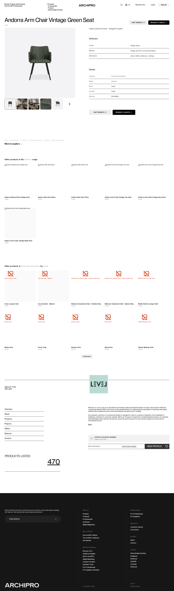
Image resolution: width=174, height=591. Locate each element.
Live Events (134, 530)
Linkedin (133, 561)
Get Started (87, 540)
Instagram (133, 556)
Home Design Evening (55, 10)
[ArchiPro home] (87, 5)
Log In (153, 5)
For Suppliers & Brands (91, 570)
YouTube (133, 564)
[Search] (121, 5)
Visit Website (137, 22)
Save (31, 167)
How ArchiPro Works (90, 535)
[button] (129, 446)
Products (22, 4)
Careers (133, 543)
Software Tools (88, 564)
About (132, 540)
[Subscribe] (55, 519)
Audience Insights (89, 554)
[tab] (10, 104)
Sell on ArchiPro (88, 556)
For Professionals (89, 567)
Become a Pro (140, 5)
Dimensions (93, 56)
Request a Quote (158, 22)
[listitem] (6, 140)
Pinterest (133, 567)
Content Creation (89, 562)
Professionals (17, 6)
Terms (132, 584)
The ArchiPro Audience (91, 538)
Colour (91, 45)
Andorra (28, 159)
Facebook (133, 559)
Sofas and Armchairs (30, 266)
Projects (12, 4)
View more (87, 356)
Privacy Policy (135, 586)
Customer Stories (136, 527)
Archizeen (86, 522)
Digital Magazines (89, 525)
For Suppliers (135, 516)
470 (53, 461)
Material (92, 50)
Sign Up (163, 5)
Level (6, 25)
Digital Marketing (89, 559)
